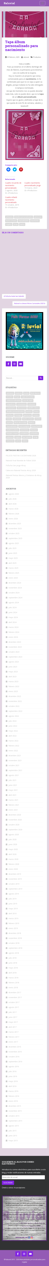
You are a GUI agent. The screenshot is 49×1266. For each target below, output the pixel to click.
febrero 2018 (14, 982)
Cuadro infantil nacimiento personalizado (11, 200)
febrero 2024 (14, 632)
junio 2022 (13, 726)
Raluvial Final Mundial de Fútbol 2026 (21, 460)
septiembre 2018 (15, 948)
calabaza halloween (14, 400)
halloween (17, 419)
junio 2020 (13, 844)
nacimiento (35, 221)
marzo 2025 (13, 568)
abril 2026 (12, 504)
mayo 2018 (13, 968)
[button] (24, 24)
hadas (9, 419)
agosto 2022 (14, 716)
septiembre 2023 (15, 657)
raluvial (26, 57)
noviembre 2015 (15, 1111)
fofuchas (10, 415)
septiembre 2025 (15, 538)
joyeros (9, 422)
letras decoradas (20, 422)
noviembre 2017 (15, 997)
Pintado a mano (12, 433)
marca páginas (24, 426)
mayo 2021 (13, 790)
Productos (37, 57)
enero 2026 (13, 518)
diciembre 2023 (15, 642)
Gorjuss (36, 415)
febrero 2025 (14, 573)
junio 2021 (13, 785)
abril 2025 (12, 563)
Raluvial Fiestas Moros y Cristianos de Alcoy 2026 (23, 476)
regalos (8, 224)
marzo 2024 (13, 627)
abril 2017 (12, 1027)
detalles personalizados (23, 217)
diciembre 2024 (15, 583)
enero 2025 (13, 578)
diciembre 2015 (15, 1106)
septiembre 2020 (15, 829)
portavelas (34, 433)
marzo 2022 (13, 741)
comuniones (21, 404)
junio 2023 (13, 666)
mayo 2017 (13, 1022)
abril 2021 (12, 795)
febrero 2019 (14, 923)
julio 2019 (12, 898)
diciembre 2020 (15, 815)
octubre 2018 (14, 943)
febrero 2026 (14, 513)
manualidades (23, 221)
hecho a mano (11, 221)
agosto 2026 (14, 494)
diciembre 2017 (15, 992)
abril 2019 (12, 913)
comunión (31, 404)
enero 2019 (13, 928)
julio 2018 (12, 958)
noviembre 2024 (15, 587)
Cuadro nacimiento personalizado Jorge (32, 184)
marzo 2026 (13, 509)
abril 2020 (12, 854)
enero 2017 (13, 1042)
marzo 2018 (13, 977)
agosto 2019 (14, 894)
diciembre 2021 (15, 755)
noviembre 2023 (15, 647)
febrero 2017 (14, 1037)
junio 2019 (13, 903)
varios (22, 224)
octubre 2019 (14, 884)
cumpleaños (11, 408)
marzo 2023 (13, 681)
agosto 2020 (14, 834)
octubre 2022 (14, 706)
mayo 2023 (13, 671)
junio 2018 (13, 963)
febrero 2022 (14, 745)
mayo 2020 (13, 849)
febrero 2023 (14, 686)
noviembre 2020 (15, 819)
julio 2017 (12, 1012)
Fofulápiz (18, 415)
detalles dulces (33, 408)
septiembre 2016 (15, 1061)
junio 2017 (13, 1017)
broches (10, 397)
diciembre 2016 (15, 1047)
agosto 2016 (14, 1066)
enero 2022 (13, 750)
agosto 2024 (14, 602)
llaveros (31, 422)
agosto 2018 (14, 953)
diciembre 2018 (15, 933)
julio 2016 (12, 1071)
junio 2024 (13, 612)
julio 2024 (12, 607)
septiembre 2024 (15, 597)
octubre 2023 (14, 652)
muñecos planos (12, 430)
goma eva (37, 217)
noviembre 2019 (15, 879)
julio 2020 (12, 839)
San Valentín (27, 437)
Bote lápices (35, 393)
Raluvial (9, 3)
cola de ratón (28, 400)
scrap (16, 224)
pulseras (10, 437)
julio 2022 (12, 721)
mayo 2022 (13, 731)
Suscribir (8, 1182)
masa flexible (36, 426)
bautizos (19, 393)
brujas (17, 397)
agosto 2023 (14, 662)
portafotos (24, 433)
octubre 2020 (14, 824)
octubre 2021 (14, 765)
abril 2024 (12, 622)
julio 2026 (12, 499)
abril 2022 (12, 736)
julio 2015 (12, 1130)
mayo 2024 (13, 617)
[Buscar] (40, 378)
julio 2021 (12, 780)
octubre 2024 (14, 592)
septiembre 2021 (15, 770)
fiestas (36, 411)
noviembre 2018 (15, 938)
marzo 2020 (13, 859)
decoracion (22, 408)
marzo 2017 (13, 1032)
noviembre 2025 (15, 528)
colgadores (11, 404)
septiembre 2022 (15, 711)
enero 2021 (13, 810)
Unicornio (10, 441)
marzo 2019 (13, 918)
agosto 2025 (14, 543)
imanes (37, 419)
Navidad (34, 430)
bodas (26, 393)
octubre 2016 (14, 1056)
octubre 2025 (14, 533)
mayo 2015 (13, 1140)
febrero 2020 (14, 864)
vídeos (25, 441)
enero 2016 (13, 1101)
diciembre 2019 (15, 874)
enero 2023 (13, 691)
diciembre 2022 (15, 696)
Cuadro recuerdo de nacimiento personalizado (13, 185)
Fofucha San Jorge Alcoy (16, 465)
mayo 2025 (13, 558)
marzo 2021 (13, 800)
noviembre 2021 (15, 760)
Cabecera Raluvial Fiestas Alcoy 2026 (21, 470)
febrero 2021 (14, 805)
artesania (9, 217)
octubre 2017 (14, 1002)
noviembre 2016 (15, 1051)
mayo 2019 (13, 908)
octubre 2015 (14, 1116)
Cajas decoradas (28, 397)
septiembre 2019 (15, 889)
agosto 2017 (14, 1007)
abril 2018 (12, 972)
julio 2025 (12, 548)
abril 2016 (12, 1086)
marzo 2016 (13, 1091)
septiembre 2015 (15, 1121)
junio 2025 (13, 553)
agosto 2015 (14, 1126)
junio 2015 (13, 1135)
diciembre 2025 (15, 523)
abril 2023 (12, 676)
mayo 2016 (13, 1081)
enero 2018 (13, 987)
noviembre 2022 (15, 701)
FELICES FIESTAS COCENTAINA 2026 (21, 455)
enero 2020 (13, 869)
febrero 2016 (14, 1096)
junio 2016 (13, 1076)
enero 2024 (13, 637)
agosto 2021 (14, 775)
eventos (29, 411)
